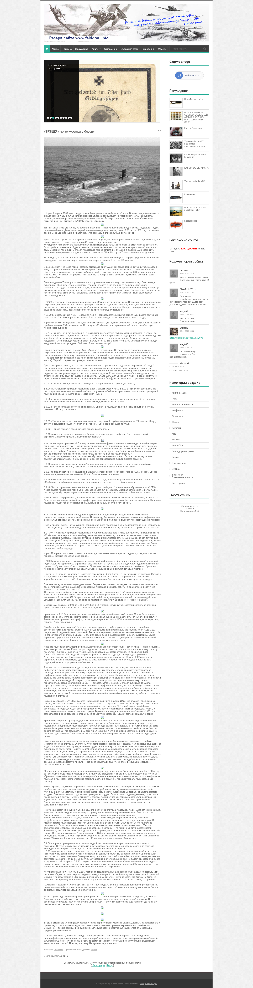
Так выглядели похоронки (57, 66)
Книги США (178, 445)
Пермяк (184, 270)
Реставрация (178, 483)
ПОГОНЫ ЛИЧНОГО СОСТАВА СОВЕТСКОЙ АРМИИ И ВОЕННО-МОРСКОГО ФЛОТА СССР (196, 117)
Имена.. (176, 469)
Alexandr (185, 363)
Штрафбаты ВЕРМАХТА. (196, 168)
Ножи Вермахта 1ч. (193, 99)
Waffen (94, 950)
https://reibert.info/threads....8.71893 (186, 338)
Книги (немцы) (179, 393)
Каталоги (176, 428)
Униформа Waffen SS (194, 181)
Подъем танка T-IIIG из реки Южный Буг (195, 208)
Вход (110, 965)
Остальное (58, 950)
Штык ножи (189, 194)
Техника (176, 439)
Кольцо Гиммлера (193, 128)
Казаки (175, 457)
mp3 (174, 433)
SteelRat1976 (186, 289)
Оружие (176, 422)
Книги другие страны (183, 451)
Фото (174, 398)
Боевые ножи (190, 221)
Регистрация (98, 965)
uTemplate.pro (151, 984)
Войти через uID (193, 75)
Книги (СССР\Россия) (183, 404)
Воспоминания (179, 463)
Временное (177, 474)
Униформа (177, 410)
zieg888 (184, 311)
